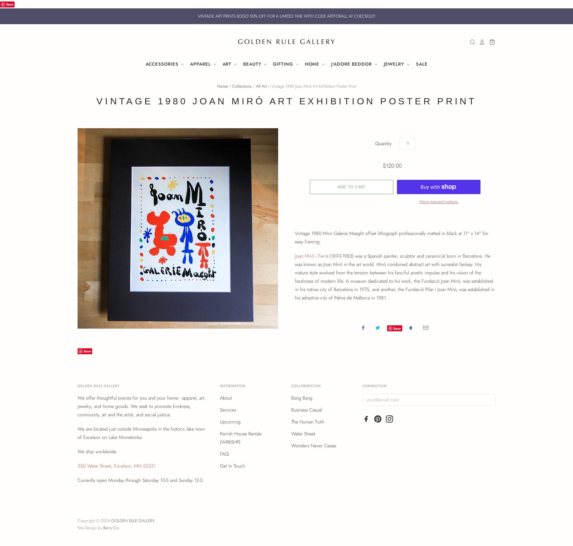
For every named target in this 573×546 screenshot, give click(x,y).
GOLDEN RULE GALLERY (132, 521)
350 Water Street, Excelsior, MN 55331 (117, 466)
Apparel (201, 64)
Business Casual (306, 409)
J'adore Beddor (352, 64)
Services (228, 409)
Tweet (378, 327)
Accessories (163, 64)
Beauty (253, 64)
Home (313, 64)
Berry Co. (111, 528)
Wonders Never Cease (313, 445)
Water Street (303, 433)
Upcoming (230, 421)
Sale (422, 64)
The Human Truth (307, 421)
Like (363, 327)
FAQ (224, 454)
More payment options (439, 202)
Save (9, 4)
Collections (242, 86)
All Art (261, 86)
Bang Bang (301, 398)
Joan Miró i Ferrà (311, 256)
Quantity (383, 143)
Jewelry (395, 64)
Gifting (284, 64)
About (226, 398)
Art (228, 64)
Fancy (410, 327)
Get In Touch (232, 466)
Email (425, 327)
